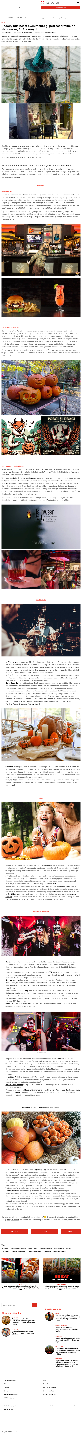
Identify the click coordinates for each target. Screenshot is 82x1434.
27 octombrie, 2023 (27, 32)
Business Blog (8, 1409)
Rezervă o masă (61, 7)
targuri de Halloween (60, 1251)
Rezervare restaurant (11, 1394)
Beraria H (5, 1248)
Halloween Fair (40, 1170)
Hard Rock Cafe (7, 192)
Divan (8, 1093)
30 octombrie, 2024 (50, 32)
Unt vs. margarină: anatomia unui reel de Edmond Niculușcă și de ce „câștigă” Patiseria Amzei (20, 1288)
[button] (38, 1293)
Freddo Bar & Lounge (13, 1004)
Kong (26, 991)
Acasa (3, 18)
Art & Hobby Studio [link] (16, 894)
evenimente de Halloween (19, 1248)
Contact (6, 1391)
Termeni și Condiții (49, 1394)
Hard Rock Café (59, 1248)
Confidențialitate (49, 1391)
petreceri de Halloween (18, 1251)
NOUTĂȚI (19, 18)
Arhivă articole (9, 1398)
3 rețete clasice (13, 1220)
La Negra (27, 1069)
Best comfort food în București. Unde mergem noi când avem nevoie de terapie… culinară (24, 1321)
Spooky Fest (11, 1191)
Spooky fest (47, 1251)
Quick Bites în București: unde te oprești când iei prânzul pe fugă (68, 1340)
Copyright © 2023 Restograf (10, 1431)
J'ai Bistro (6, 1251)
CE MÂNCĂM (15, 1317)
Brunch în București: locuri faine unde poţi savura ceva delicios (23, 1333)
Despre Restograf (10, 1380)
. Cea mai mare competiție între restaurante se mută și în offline (62, 1288)
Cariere (6, 1387)
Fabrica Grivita (33, 1248)
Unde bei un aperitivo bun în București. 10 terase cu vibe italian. (67, 1329)
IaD (7, 483)
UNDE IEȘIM (64, 1325)
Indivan (69, 1248)
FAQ (44, 1380)
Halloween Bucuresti (46, 1248)
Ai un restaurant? (10, 1406)
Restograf (8, 32)
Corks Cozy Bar (12, 683)
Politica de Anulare (49, 1387)
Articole (6, 1384)
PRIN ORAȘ (11, 18)
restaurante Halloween (35, 1251)
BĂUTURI (58, 1325)
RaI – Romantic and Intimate (24, 478)
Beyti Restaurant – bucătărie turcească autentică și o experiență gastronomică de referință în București (67, 1363)
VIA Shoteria (54, 972)
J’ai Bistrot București (10, 328)
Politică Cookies (48, 1384)
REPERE (64, 1284)
